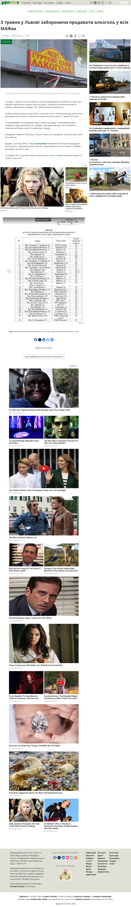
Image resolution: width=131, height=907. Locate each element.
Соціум (59, 2)
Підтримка (103, 861)
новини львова (61, 331)
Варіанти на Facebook (43, 348)
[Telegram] (79, 36)
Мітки (89, 866)
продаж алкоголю (36, 331)
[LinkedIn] (75, 36)
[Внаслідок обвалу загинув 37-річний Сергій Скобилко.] (109, 179)
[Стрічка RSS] (109, 2)
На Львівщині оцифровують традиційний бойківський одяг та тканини (109, 129)
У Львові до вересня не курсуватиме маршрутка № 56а (107, 98)
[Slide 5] (47, 322)
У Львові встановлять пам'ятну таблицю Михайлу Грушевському (109, 162)
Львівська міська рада (21, 331)
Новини (100, 11)
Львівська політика (35, 11)
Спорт (68, 2)
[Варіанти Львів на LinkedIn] (98, 2)
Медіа (89, 863)
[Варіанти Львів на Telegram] (106, 2)
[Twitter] (71, 36)
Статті (92, 11)
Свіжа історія (81, 11)
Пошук (89, 872)
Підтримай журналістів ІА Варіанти (44, 357)
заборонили (48, 134)
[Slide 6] (51, 322)
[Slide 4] (43, 322)
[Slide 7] (54, 322)
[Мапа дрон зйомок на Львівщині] (65, 875)
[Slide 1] (32, 322)
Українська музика (52, 11)
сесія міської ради (49, 331)
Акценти (90, 855)
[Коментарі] (83, 36)
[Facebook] (67, 36)
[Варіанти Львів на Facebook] (91, 2)
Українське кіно (67, 11)
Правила (102, 869)
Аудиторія (91, 874)
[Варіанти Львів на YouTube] (102, 2)
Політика (26, 2)
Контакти (102, 863)
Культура (37, 2)
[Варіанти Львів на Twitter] (95, 2)
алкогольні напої (73, 331)
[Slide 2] (36, 322)
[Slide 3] (40, 322)
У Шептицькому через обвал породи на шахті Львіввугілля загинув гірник (108, 194)
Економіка (49, 2)
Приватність (104, 872)
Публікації (91, 852)
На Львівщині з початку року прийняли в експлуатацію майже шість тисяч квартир (109, 66)
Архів (88, 869)
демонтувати (49, 155)
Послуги (102, 852)
